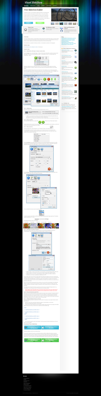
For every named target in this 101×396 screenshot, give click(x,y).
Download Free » (28, 22)
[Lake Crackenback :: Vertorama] (77, 23)
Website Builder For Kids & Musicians (67, 44)
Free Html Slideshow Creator (27, 385)
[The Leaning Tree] (68, 23)
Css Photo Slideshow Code (27, 388)
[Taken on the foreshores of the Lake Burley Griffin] (51, 23)
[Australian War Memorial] (55, 23)
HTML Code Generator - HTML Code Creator (68, 43)
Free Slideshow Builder (33, 10)
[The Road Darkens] (73, 23)
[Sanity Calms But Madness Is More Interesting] (64, 23)
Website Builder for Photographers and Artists (68, 38)
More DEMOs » (40, 22)
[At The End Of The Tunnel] (60, 23)
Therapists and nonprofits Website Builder (68, 39)
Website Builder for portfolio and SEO (67, 42)
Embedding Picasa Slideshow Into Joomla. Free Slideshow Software (33, 2)
